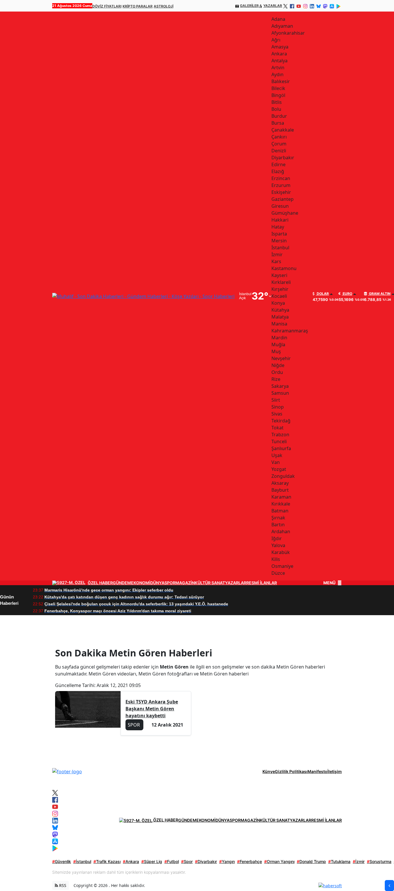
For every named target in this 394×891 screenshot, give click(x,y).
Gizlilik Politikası (291, 771)
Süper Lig (151, 861)
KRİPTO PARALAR (138, 6)
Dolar (322, 293)
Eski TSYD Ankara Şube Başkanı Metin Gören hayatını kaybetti (151, 709)
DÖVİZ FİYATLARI (106, 6)
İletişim (334, 771)
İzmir (359, 861)
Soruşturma (379, 861)
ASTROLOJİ (163, 6)
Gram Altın (379, 293)
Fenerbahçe (249, 861)
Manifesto (317, 771)
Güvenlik (61, 861)
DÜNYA (157, 583)
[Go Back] (389, 885)
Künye (268, 771)
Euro (347, 293)
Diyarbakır (206, 861)
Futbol (171, 861)
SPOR (169, 583)
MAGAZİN (185, 583)
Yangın (227, 861)
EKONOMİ (140, 583)
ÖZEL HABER (100, 583)
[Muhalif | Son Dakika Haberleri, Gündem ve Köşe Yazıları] (67, 771)
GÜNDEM (122, 583)
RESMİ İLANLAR (261, 583)
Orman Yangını (279, 861)
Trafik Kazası (107, 861)
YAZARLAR (272, 5)
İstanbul (82, 861)
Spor (187, 861)
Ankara (131, 861)
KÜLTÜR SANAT (210, 583)
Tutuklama (339, 861)
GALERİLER (249, 5)
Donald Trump (311, 861)
